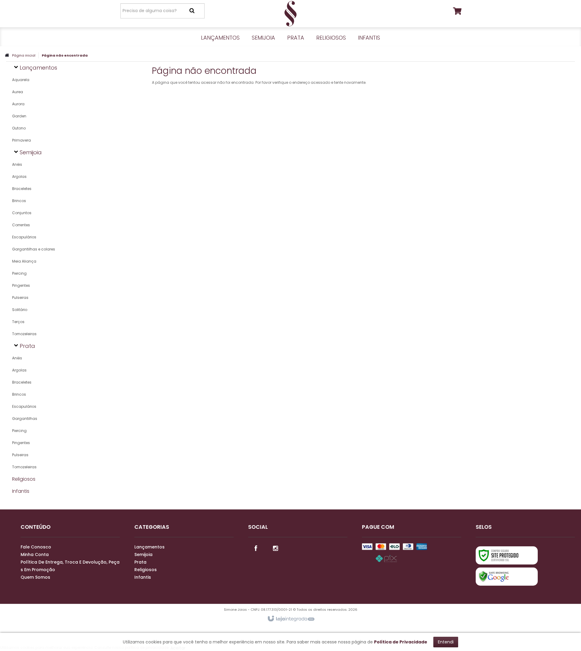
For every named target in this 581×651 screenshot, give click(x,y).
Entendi (446, 642)
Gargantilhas (24, 418)
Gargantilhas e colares (33, 249)
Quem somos (35, 577)
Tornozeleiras (24, 333)
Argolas (19, 176)
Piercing (19, 273)
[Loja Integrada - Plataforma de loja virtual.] (291, 619)
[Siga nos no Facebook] (255, 547)
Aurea (17, 91)
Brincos (19, 200)
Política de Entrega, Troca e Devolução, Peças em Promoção (70, 566)
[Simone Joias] (290, 13)
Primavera (21, 140)
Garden (19, 116)
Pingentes (21, 285)
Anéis (17, 164)
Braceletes (21, 188)
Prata (140, 562)
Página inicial (23, 55)
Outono (19, 128)
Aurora (18, 103)
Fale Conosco (36, 547)
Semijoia (143, 554)
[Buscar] (192, 10)
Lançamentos (149, 547)
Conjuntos (21, 212)
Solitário (19, 309)
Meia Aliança (24, 261)
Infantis (142, 577)
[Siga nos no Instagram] (275, 547)
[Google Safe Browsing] (507, 577)
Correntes (21, 224)
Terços (18, 321)
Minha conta (35, 554)
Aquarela (20, 79)
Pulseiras (20, 297)
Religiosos (145, 570)
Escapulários (24, 237)
